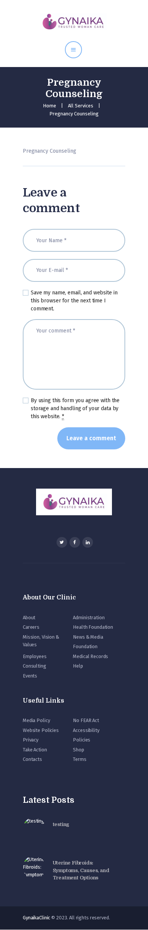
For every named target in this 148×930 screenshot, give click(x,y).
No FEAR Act (86, 720)
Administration (88, 617)
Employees (35, 656)
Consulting (34, 666)
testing (61, 824)
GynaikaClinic (36, 917)
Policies (81, 740)
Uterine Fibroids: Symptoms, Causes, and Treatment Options (81, 870)
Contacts (32, 759)
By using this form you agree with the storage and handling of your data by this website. (75, 408)
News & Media (88, 637)
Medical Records (90, 656)
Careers (31, 627)
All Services (80, 106)
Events (30, 676)
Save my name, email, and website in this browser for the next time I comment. (74, 300)
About (29, 617)
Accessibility (86, 730)
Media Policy (36, 720)
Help (78, 666)
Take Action (35, 750)
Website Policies (41, 730)
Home (49, 106)
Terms (79, 759)
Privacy (30, 740)
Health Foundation (93, 627)
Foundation (85, 646)
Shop (78, 750)
